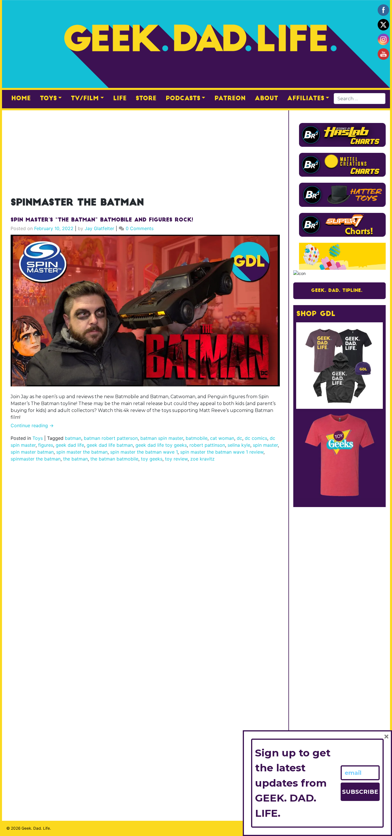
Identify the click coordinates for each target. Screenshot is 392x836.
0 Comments (140, 228)
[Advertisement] (145, 150)
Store (146, 99)
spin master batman (32, 452)
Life (120, 99)
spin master (265, 445)
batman (73, 438)
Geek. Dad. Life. (36, 828)
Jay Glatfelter (99, 228)
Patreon (230, 99)
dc (239, 438)
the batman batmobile (114, 459)
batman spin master (161, 438)
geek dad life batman (110, 445)
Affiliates (305, 99)
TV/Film (85, 99)
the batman (75, 459)
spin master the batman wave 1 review (221, 452)
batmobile (196, 438)
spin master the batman (82, 452)
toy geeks (151, 459)
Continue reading (32, 425)
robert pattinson (207, 445)
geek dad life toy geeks (161, 445)
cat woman (222, 438)
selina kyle (239, 445)
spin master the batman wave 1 (144, 452)
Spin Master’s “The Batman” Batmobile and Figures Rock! (102, 220)
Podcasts (183, 99)
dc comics (256, 438)
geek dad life (70, 445)
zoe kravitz (202, 459)
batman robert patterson (111, 438)
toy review (176, 459)
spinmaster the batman (36, 459)
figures (45, 445)
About (266, 99)
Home (21, 99)
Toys (48, 99)
